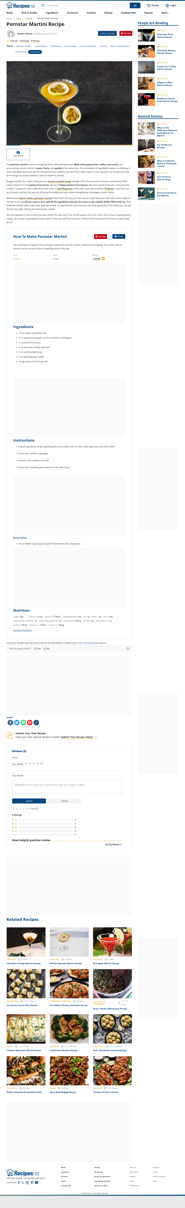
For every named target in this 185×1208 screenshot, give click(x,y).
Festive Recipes (70, 46)
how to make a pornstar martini (35, 198)
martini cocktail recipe (59, 181)
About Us (133, 1167)
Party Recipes (21, 51)
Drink (18, 18)
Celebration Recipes (23, 46)
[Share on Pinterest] (125, 33)
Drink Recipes (55, 46)
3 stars (34, 763)
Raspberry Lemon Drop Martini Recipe (167, 99)
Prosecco (109, 188)
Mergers (132, 1176)
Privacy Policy (134, 1186)
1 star (26, 763)
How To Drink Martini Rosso (164, 178)
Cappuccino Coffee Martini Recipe (166, 67)
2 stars (30, 763)
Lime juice (103, 46)
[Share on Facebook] (10, 722)
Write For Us (134, 1172)
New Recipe (98, 1172)
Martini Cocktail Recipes (119, 46)
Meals (63, 1167)
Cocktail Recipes (40, 46)
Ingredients (52, 12)
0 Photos (35, 40)
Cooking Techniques (91, 642)
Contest (155, 1172)
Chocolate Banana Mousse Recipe (166, 51)
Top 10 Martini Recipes (164, 146)
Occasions (72, 12)
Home (9, 18)
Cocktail (28, 18)
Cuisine (63, 1181)
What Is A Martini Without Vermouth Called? (166, 163)
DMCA (132, 1181)
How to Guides (29, 12)
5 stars (42, 763)
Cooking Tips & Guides (102, 1181)
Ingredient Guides (100, 1186)
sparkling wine (64, 188)
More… (165, 12)
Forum (155, 5)
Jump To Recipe (107, 33)
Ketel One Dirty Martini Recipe (165, 35)
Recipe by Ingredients (102, 1176)
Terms (155, 1181)
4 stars (38, 763)
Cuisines (91, 12)
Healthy (97, 1167)
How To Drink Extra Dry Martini (166, 194)
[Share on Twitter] (17, 722)
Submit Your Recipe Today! (77, 737)
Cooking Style (66, 1186)
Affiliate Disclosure (159, 1176)
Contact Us (156, 1167)
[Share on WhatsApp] (23, 722)
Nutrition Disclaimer (22, 630)
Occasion (64, 1176)
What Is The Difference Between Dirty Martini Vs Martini (167, 131)
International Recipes (87, 46)
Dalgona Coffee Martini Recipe (164, 83)
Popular (148, 12)
